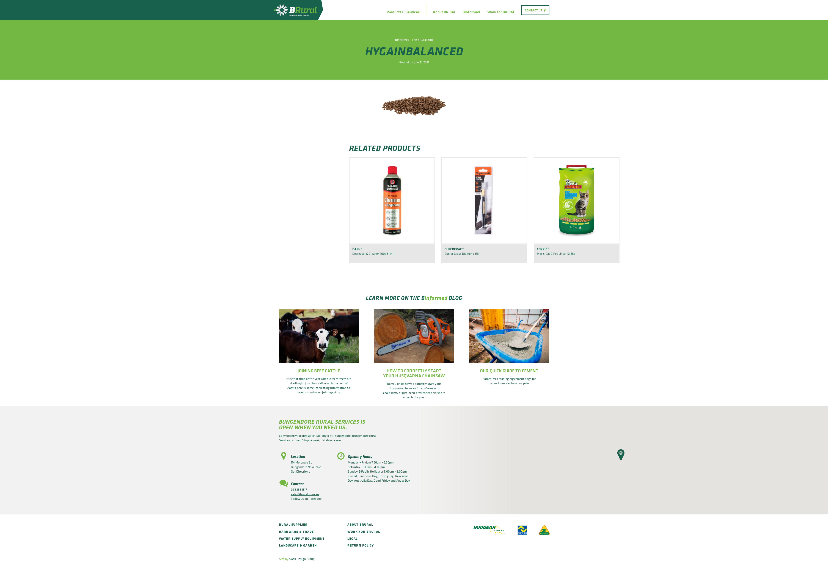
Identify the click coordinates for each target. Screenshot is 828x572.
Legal (352, 538)
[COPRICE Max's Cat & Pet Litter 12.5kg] (576, 200)
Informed (436, 298)
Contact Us (533, 10)
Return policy (360, 545)
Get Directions (300, 471)
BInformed (471, 12)
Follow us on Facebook (306, 498)
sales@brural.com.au (305, 494)
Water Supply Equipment (302, 538)
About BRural (444, 12)
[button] (621, 454)
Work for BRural (500, 12)
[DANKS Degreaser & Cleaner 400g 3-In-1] (392, 200)
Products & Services (403, 12)
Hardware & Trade (296, 531)
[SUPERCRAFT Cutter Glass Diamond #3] (484, 200)
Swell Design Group (302, 558)
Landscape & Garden (298, 545)
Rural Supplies (293, 524)
